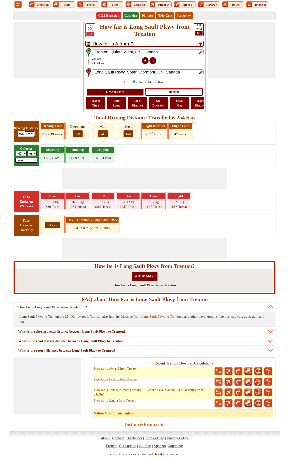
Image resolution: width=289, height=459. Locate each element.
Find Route (116, 103)
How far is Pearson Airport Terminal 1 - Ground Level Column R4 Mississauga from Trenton (148, 392)
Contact (118, 438)
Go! (77, 133)
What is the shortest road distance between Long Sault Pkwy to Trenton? (72, 331)
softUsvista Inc (159, 454)
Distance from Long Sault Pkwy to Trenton (151, 316)
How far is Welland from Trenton (115, 368)
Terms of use (154, 438)
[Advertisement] (47, 50)
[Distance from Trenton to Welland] (218, 371)
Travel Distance (200, 103)
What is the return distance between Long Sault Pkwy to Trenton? (66, 350)
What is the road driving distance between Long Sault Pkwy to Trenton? (71, 341)
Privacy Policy (177, 438)
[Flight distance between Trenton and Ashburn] (228, 381)
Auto (138, 82)
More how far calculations (115, 413)
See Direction (158, 103)
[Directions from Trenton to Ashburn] (238, 381)
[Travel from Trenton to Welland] (268, 371)
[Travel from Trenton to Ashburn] (268, 381)
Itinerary (184, 15)
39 (199, 29)
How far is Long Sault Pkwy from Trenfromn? (52, 307)
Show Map (179, 103)
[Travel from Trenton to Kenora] (268, 403)
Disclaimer (134, 438)
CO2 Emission (108, 15)
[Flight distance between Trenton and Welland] (228, 371)
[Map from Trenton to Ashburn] (248, 381)
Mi (150, 82)
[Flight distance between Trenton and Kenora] (228, 403)
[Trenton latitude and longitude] (258, 371)
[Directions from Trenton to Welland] (238, 371)
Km (160, 82)
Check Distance (137, 103)
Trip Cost (165, 15)
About (105, 438)
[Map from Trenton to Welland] (248, 371)
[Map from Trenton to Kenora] (248, 403)
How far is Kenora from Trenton (115, 400)
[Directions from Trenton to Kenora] (238, 403)
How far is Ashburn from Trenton (116, 379)
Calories (130, 15)
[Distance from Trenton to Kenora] (218, 403)
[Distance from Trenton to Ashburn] (218, 381)
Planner (147, 15)
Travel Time (95, 103)
